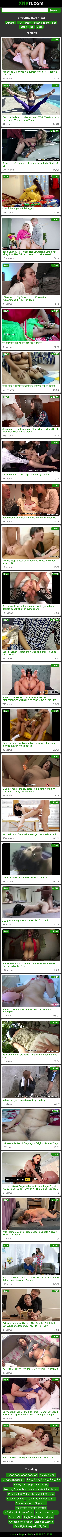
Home (13, 1534)
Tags (21, 1534)
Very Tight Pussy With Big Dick (31, 1526)
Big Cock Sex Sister (47, 1512)
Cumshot (10, 22)
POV (20, 22)
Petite (28, 22)
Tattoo (23, 26)
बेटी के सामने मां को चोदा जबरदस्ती (31, 1507)
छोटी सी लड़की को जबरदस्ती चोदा (18, 1512)
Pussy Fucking (42, 22)
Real (31, 26)
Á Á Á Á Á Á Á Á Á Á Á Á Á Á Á (43, 1479)
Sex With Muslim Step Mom (31, 1503)
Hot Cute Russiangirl (13, 1479)
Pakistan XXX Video (19, 1493)
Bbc (54, 22)
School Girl (15, 1517)
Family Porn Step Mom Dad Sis (31, 1484)
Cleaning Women (44, 1521)
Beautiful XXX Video (43, 1493)
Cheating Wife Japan (20, 1521)
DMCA (30, 1534)
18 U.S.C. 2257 (44, 1534)
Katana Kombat (15, 1498)
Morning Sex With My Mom (19, 1489)
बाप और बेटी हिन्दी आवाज (47, 1489)
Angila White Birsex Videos (38, 1517)
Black (40, 26)
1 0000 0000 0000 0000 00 (22, 1475)
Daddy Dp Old (47, 1475)
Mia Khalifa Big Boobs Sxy (40, 1498)
